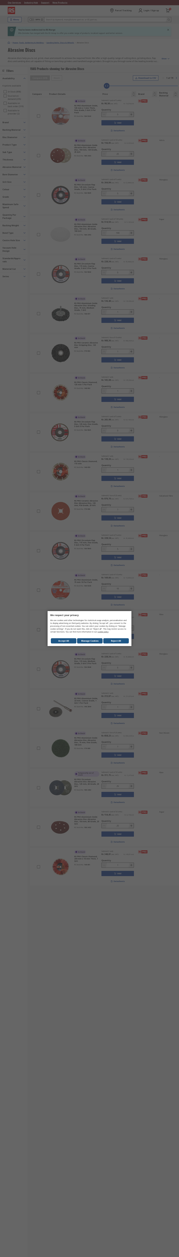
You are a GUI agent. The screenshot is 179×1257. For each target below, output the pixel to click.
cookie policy (102, 632)
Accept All (63, 640)
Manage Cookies (90, 640)
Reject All (116, 640)
